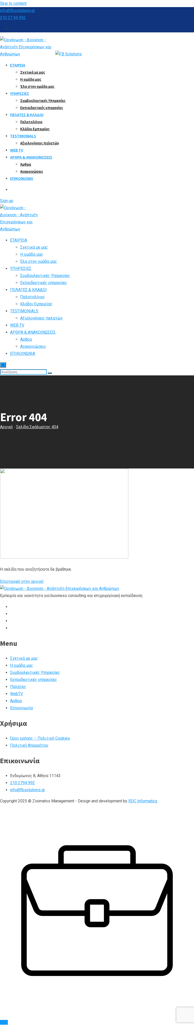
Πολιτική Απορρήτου (29, 745)
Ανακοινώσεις (31, 171)
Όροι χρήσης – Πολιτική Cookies (40, 738)
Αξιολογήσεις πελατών (39, 143)
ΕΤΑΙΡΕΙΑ (17, 65)
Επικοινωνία (21, 708)
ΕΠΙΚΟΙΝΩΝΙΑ (21, 178)
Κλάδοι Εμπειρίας (35, 128)
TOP (4, 1022)
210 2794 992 (22, 782)
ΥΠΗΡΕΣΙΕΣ (19, 93)
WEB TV (16, 150)
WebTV (16, 693)
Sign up (6, 200)
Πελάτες (18, 686)
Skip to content (13, 3)
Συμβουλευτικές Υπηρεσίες (42, 100)
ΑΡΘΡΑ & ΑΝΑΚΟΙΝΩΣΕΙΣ (31, 157)
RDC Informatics (142, 801)
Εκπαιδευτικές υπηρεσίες (41, 107)
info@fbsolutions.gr (17, 10)
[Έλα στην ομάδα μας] (97, 1015)
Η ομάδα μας (30, 79)
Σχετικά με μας (32, 72)
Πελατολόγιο (31, 121)
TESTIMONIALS (23, 135)
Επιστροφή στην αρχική (21, 581)
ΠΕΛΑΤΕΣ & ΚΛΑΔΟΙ (26, 114)
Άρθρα (25, 164)
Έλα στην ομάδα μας (37, 86)
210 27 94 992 (13, 17)
